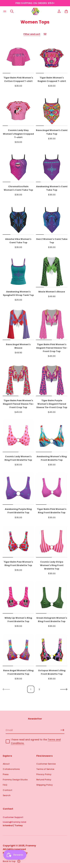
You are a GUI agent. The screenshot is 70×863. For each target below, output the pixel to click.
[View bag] (66, 11)
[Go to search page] (11, 11)
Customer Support (13, 817)
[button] (11, 11)
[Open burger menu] (5, 11)
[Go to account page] (59, 11)
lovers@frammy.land (14, 822)
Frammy (31, 845)
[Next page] (63, 689)
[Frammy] (35, 11)
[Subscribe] (62, 730)
